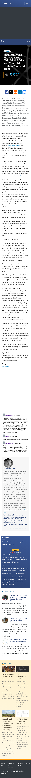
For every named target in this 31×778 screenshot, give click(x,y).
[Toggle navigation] (26, 3)
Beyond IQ (13, 74)
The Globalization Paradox (21, 676)
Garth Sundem (15, 73)
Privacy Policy (20, 764)
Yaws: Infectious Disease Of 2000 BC (8, 676)
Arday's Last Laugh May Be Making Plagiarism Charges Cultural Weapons (18, 598)
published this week (14, 145)
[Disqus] (15, 389)
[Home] (7, 3)
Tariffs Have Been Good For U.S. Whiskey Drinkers (18, 620)
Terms (28, 763)
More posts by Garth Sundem (17, 529)
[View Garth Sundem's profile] (6, 74)
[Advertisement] (15, 23)
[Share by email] (15, 92)
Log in (28, 41)
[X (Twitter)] (3, 41)
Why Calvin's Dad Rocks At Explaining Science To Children (14, 521)
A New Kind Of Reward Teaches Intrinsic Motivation (15, 524)
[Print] (24, 92)
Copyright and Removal (11, 765)
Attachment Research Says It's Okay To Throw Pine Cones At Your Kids (14, 517)
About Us (3, 764)
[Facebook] (2, 41)
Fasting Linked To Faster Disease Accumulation (18, 640)
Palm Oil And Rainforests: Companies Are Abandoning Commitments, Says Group (7, 724)
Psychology (7, 51)
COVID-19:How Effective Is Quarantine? (21, 721)
